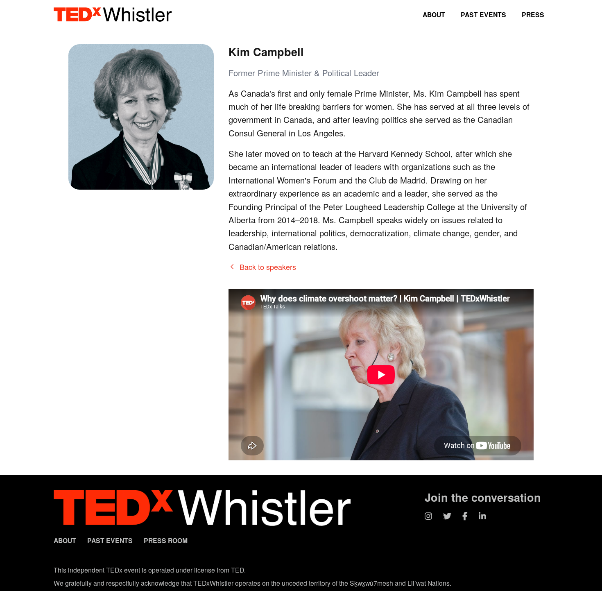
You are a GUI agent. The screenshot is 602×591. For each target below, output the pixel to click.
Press (533, 14)
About (434, 14)
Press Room (166, 540)
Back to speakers (268, 266)
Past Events (483, 14)
